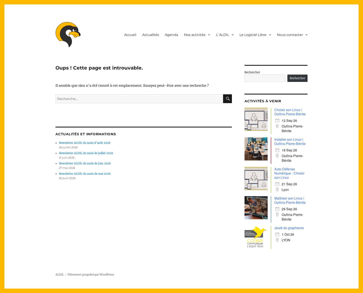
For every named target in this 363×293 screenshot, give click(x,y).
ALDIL (59, 274)
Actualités (150, 35)
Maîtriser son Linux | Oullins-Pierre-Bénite (290, 200)
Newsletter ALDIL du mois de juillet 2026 (86, 153)
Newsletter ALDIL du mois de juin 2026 (85, 163)
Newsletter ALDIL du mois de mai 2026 (85, 174)
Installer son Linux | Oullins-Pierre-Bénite (290, 141)
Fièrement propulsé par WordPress (91, 274)
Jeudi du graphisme (289, 227)
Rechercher (252, 72)
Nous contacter (290, 35)
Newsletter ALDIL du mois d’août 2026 (84, 143)
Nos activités (194, 35)
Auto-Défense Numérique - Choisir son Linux (289, 173)
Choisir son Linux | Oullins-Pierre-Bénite (290, 111)
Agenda (171, 35)
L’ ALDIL (222, 35)
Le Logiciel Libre (252, 35)
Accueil (130, 35)
